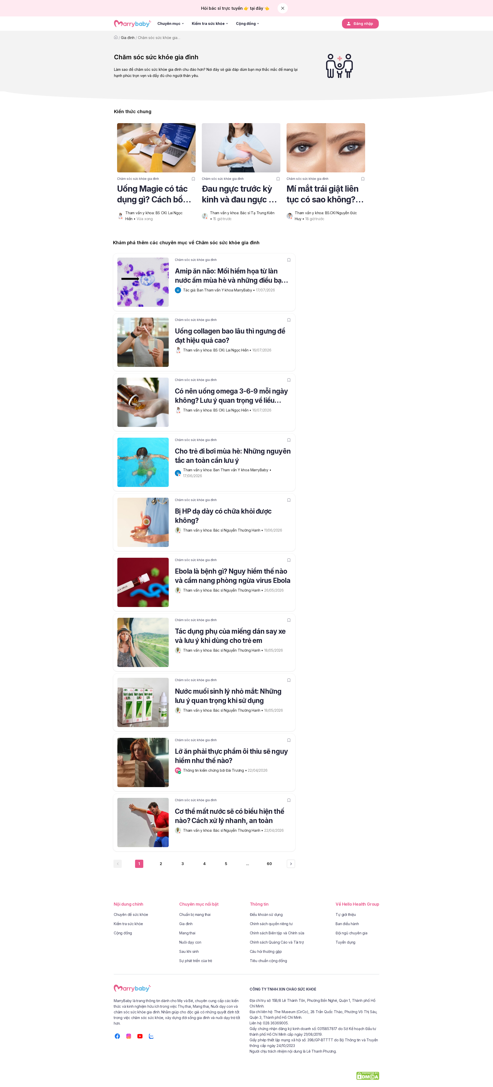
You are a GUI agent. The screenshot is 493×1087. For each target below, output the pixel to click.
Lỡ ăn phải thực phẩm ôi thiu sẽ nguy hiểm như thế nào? (231, 756)
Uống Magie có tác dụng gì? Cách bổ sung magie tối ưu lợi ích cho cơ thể (156, 194)
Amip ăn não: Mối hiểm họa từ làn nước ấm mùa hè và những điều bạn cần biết (230, 276)
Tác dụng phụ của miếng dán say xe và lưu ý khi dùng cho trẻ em (230, 635)
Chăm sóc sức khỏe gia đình (162, 37)
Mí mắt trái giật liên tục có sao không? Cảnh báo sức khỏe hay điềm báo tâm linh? (323, 194)
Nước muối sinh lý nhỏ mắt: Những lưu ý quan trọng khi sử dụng (228, 695)
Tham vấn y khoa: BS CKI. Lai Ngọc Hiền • (217, 350)
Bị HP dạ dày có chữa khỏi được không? (223, 515)
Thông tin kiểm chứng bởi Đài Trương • (215, 770)
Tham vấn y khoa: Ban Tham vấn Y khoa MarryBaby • (227, 470)
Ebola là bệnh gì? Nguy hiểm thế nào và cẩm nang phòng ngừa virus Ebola (232, 575)
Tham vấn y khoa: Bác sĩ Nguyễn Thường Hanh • (223, 530)
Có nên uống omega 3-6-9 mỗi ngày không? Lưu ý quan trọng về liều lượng (231, 396)
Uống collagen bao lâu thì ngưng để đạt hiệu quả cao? (230, 335)
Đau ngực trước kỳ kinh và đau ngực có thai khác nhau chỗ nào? (240, 194)
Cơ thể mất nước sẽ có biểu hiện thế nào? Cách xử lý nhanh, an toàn (229, 816)
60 (269, 863)
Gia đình (128, 37)
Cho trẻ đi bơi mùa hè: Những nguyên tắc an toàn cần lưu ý (233, 455)
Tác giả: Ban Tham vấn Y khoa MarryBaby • (219, 290)
